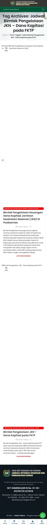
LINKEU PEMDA (23, 227)
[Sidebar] (2, 160)
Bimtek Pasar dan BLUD (30, 208)
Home (5, 35)
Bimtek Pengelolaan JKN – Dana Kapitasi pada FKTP (20, 433)
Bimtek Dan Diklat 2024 (31, 428)
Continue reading (23, 256)
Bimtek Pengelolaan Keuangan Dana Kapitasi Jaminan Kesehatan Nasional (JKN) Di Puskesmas (23, 217)
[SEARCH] (43, 9)
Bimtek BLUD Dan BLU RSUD (13, 208)
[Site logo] (23, 3)
